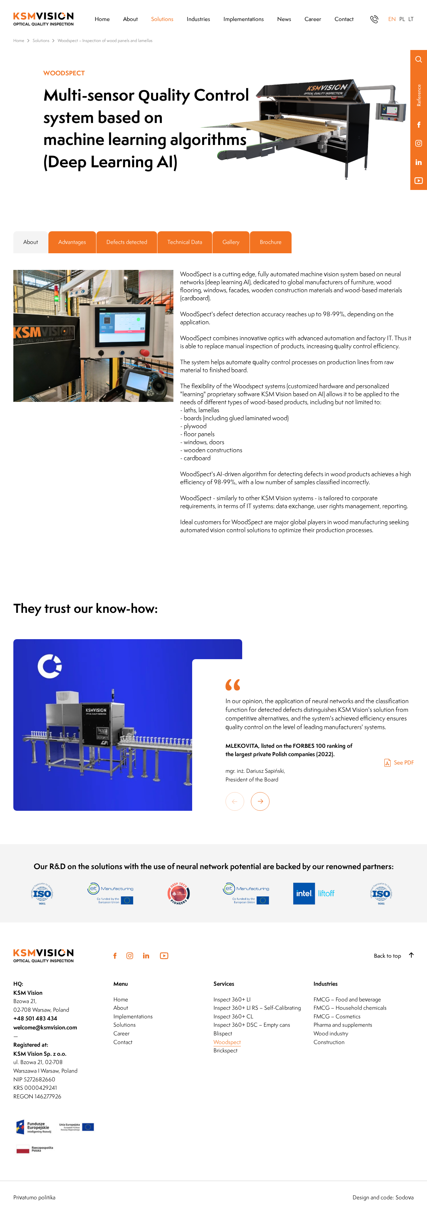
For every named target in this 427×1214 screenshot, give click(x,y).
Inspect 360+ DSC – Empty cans (252, 1024)
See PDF (404, 762)
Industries (198, 19)
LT (411, 19)
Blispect (223, 1033)
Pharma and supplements (343, 1024)
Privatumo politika (34, 1197)
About (130, 19)
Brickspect (226, 1050)
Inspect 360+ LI (232, 999)
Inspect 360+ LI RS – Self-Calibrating (257, 1007)
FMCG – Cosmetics (337, 1016)
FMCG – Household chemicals (350, 1007)
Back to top (388, 955)
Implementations (244, 19)
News (284, 19)
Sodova (405, 1197)
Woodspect (227, 1042)
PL (402, 19)
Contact (344, 19)
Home (102, 19)
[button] (260, 801)
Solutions (162, 19)
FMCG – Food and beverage (347, 999)
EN (392, 19)
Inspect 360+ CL (233, 1016)
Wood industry (331, 1033)
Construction (329, 1042)
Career (313, 19)
